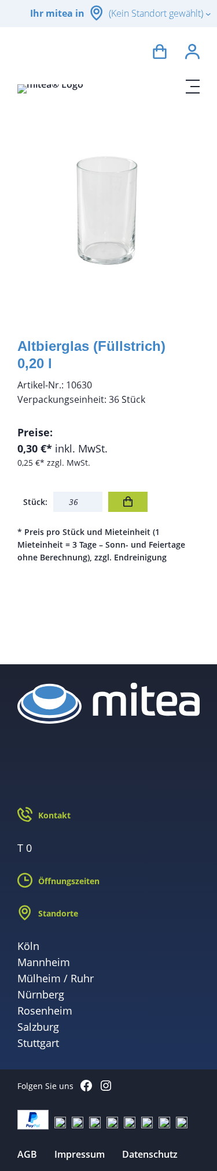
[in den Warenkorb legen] (128, 502)
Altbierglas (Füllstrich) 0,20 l (91, 354)
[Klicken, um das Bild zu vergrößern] (108, 213)
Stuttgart (38, 1043)
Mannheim (43, 962)
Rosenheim (44, 1010)
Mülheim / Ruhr (55, 978)
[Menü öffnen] (193, 86)
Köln (28, 946)
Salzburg (38, 1027)
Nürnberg (40, 994)
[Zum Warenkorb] (159, 53)
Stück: (35, 501)
